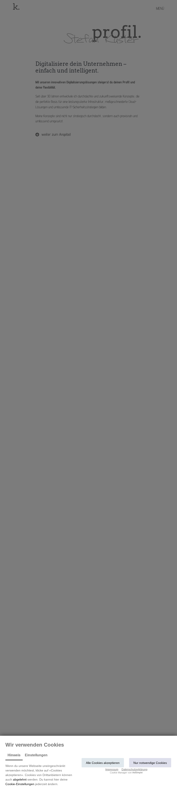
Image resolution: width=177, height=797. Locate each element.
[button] (102, 763)
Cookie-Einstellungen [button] (19, 784)
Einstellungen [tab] (36, 755)
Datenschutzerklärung (134, 769)
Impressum (111, 769)
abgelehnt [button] (20, 779)
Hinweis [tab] (14, 755)
